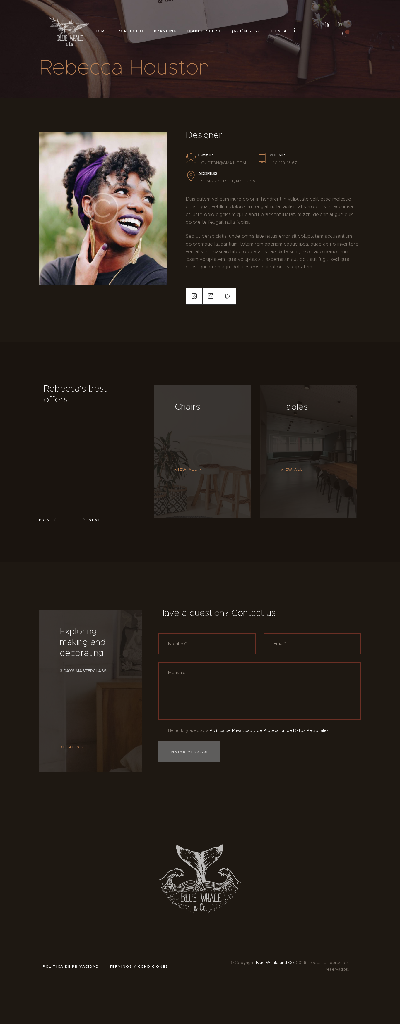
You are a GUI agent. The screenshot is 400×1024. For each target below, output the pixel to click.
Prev (44, 520)
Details (70, 747)
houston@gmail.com (222, 163)
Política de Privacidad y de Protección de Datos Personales (269, 730)
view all (186, 469)
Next (94, 520)
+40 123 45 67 (283, 163)
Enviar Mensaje (189, 751)
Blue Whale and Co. (275, 962)
